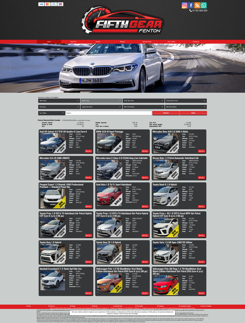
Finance (98, 42)
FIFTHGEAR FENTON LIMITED (60, 308)
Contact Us (196, 42)
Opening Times (147, 42)
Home (49, 42)
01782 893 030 (199, 10)
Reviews (122, 42)
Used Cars (73, 42)
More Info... (88, 151)
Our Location (171, 42)
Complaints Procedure (186, 306)
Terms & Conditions (206, 306)
